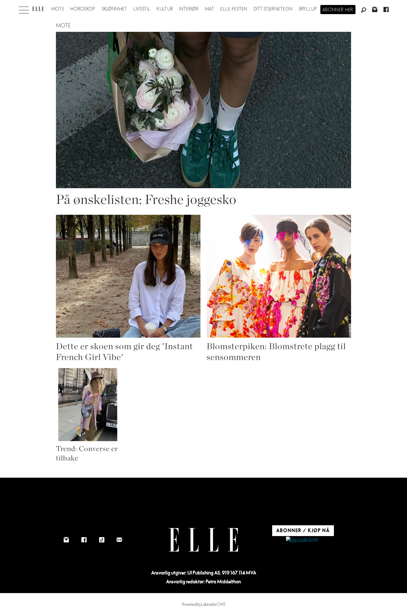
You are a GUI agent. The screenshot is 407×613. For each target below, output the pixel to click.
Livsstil (142, 9)
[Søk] (363, 10)
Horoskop (82, 9)
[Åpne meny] (24, 8)
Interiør (189, 9)
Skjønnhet (114, 9)
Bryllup (308, 9)
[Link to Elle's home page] (203, 540)
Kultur (165, 9)
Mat (209, 9)
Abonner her (338, 10)
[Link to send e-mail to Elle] (119, 540)
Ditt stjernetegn (273, 9)
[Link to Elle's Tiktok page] (102, 540)
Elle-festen (233, 9)
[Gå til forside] (38, 9)
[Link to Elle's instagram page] (66, 540)
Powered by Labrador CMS (203, 604)
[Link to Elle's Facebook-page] (84, 540)
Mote (57, 9)
